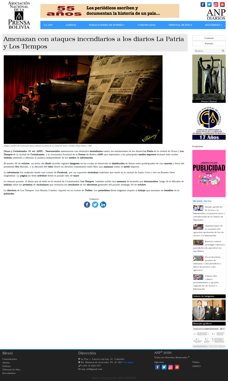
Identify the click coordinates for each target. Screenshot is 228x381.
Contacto (209, 38)
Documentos (9, 373)
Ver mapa (128, 362)
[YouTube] (222, 4)
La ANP (48, 25)
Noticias (6, 366)
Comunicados (146, 25)
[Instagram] (215, 4)
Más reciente (197, 201)
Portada (209, 43)
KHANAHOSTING (127, 378)
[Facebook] (202, 4)
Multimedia (212, 25)
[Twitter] (209, 4)
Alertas (71, 25)
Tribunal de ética (180, 25)
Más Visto (207, 201)
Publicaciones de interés (106, 25)
